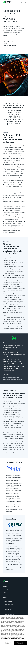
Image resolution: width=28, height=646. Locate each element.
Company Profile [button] (6, 589)
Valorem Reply (11, 519)
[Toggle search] (21, 2)
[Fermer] (26, 616)
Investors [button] (5, 594)
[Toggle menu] (26, 2)
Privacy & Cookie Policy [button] (8, 604)
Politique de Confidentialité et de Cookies (14, 638)
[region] (14, 630)
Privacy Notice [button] (7, 609)
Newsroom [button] (5, 597)
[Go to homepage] (7, 2)
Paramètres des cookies (7, 643)
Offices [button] (4, 592)
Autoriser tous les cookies (20, 643)
